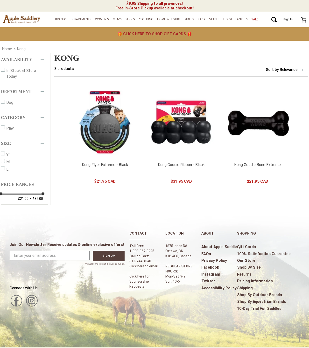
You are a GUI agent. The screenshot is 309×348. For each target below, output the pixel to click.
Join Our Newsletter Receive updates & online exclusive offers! (67, 244)
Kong (21, 49)
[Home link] (7, 49)
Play (10, 128)
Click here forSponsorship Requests (139, 281)
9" (8, 154)
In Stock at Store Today (21, 73)
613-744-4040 (140, 261)
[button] (24, 59)
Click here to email (143, 266)
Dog (9, 102)
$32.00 (36, 199)
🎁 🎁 (154, 34)
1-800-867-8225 (141, 251)
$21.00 (23, 199)
